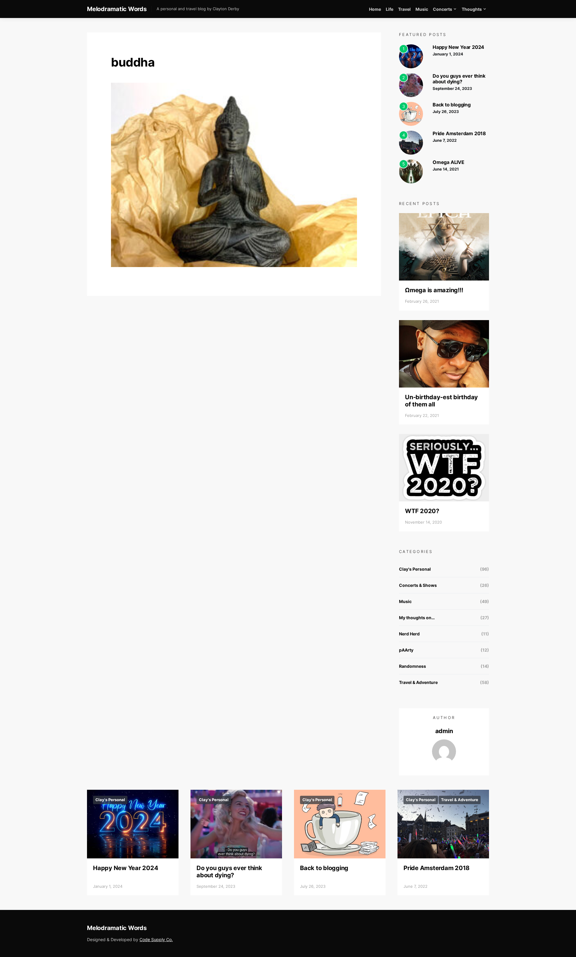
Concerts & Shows (418, 585)
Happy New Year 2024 (458, 47)
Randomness (412, 666)
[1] (411, 55)
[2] (411, 84)
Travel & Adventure (418, 682)
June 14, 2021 (446, 169)
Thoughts (472, 9)
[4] (411, 141)
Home (375, 9)
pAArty (406, 649)
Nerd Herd (409, 633)
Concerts (442, 9)
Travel (404, 9)
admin (444, 731)
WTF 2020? (422, 511)
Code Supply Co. (156, 939)
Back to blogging (452, 105)
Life (389, 9)
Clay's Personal (415, 569)
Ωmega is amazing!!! (434, 290)
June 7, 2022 (445, 140)
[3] (411, 113)
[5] (411, 170)
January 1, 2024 (448, 54)
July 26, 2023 (446, 111)
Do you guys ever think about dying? (459, 79)
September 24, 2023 (452, 88)
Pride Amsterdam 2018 (459, 133)
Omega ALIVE (448, 162)
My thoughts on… (417, 617)
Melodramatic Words (117, 9)
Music (422, 9)
